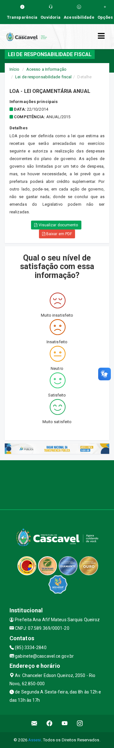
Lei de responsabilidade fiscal (43, 76)
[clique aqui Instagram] (80, 723)
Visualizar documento (58, 225)
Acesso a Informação (46, 69)
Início (15, 69)
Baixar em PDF (58, 234)
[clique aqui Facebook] (49, 723)
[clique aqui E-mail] (34, 723)
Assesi (34, 740)
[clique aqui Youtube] (64, 723)
